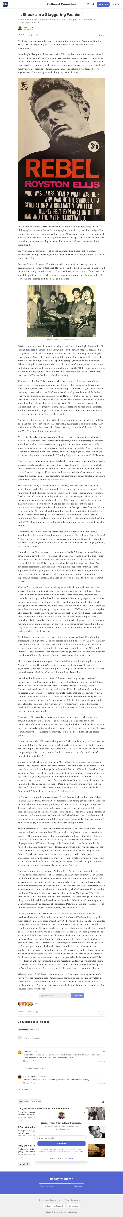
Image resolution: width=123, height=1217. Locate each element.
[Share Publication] (93, 4)
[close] (84, 1112)
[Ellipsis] (104, 1051)
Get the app (73, 1206)
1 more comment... (25, 1090)
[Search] (88, 4)
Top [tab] (20, 1102)
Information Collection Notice (60, 1151)
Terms (67, 1200)
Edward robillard (30, 1076)
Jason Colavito (29, 27)
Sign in (115, 4)
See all (23, 1164)
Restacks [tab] (33, 1029)
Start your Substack (55, 1206)
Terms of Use (73, 1149)
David (25, 1051)
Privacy (60, 1200)
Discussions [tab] (36, 1102)
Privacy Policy (79, 1151)
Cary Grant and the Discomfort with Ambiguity (43, 1108)
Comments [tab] (23, 1029)
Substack (49, 1212)
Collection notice (77, 1200)
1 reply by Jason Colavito (35, 1068)
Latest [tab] (26, 1102)
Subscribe (103, 4)
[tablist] (28, 1029)
